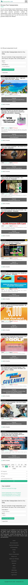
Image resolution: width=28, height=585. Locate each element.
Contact (14, 567)
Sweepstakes (3, 108)
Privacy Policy (14, 572)
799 (3, 466)
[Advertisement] (14, 32)
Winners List (14, 556)
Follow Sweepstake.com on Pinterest (11, 495)
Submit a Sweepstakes (14, 554)
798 (25, 464)
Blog (14, 552)
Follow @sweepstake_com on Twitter (11, 494)
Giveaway (3, 76)
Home (14, 540)
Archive (14, 549)
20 (21, 464)
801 (10, 466)
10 (19, 464)
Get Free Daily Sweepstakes (8, 69)
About (14, 565)
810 (17, 466)
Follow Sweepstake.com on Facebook (11, 492)
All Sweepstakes (14, 547)
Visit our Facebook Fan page (9, 488)
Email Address (5, 64)
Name (3, 61)
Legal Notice (14, 574)
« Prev (12, 464)
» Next (14, 468)
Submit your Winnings (14, 558)
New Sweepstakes (14, 542)
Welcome (14, 563)
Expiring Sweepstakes (14, 545)
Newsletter (14, 561)
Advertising (14, 570)
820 (20, 466)
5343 (24, 466)
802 (13, 466)
